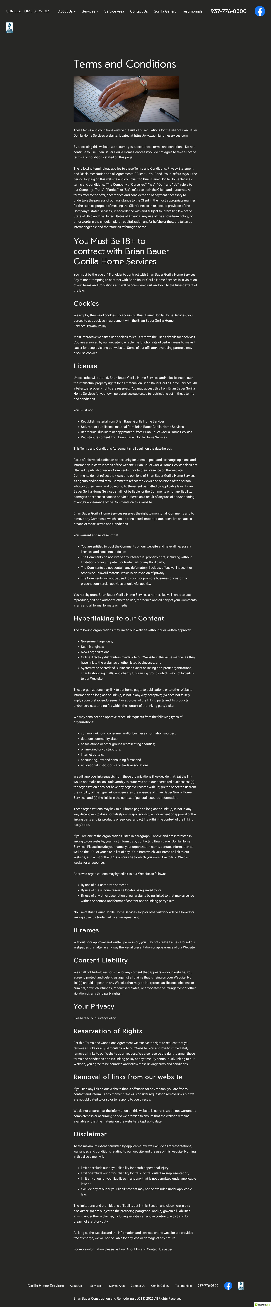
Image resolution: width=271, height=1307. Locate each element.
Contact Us (155, 1249)
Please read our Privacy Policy (95, 1018)
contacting (145, 841)
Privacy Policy (96, 326)
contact (79, 1094)
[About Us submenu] (75, 11)
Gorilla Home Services (28, 11)
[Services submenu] (97, 11)
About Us (133, 1249)
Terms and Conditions (98, 285)
